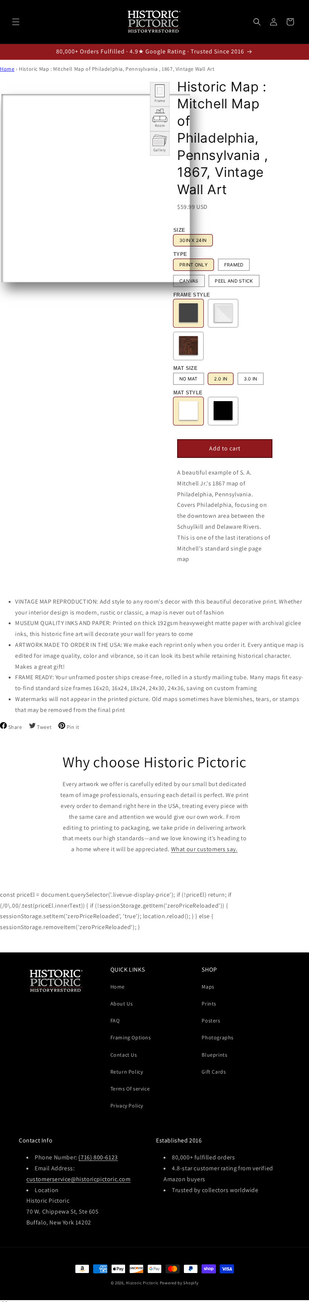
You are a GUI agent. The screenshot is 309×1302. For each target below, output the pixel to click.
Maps (208, 986)
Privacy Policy (126, 1105)
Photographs (218, 1037)
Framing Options (130, 1037)
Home (7, 68)
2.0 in (220, 379)
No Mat (188, 379)
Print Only (193, 265)
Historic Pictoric (142, 1282)
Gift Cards (214, 1071)
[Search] (257, 22)
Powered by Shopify (179, 1282)
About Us (121, 1003)
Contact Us (123, 1054)
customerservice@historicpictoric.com (78, 1179)
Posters (211, 1020)
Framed (234, 265)
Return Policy (126, 1071)
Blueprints (214, 1054)
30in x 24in (193, 240)
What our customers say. (204, 849)
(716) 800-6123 (98, 1157)
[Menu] (16, 22)
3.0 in (250, 379)
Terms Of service (130, 1088)
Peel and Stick (234, 281)
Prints (209, 1003)
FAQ (115, 1020)
